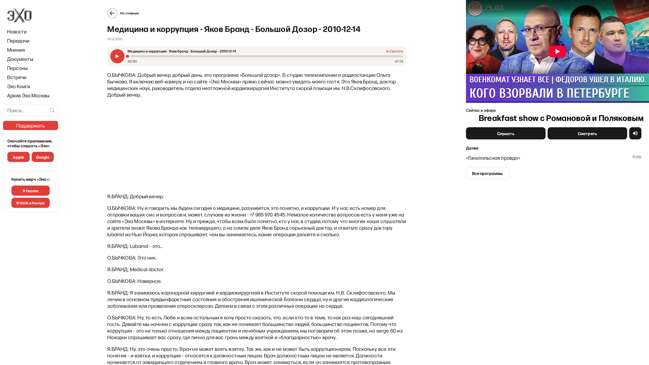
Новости (17, 31)
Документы (20, 59)
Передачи (18, 40)
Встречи (16, 77)
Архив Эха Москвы (28, 95)
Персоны (17, 68)
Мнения (16, 49)
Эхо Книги (18, 86)
